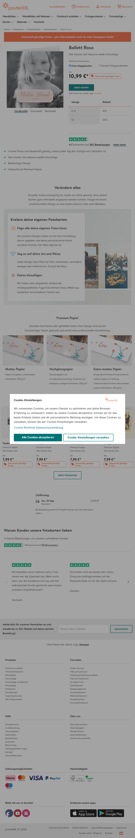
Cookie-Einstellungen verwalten (88, 437)
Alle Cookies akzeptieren (38, 437)
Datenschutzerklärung (49, 427)
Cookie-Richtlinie (24, 427)
